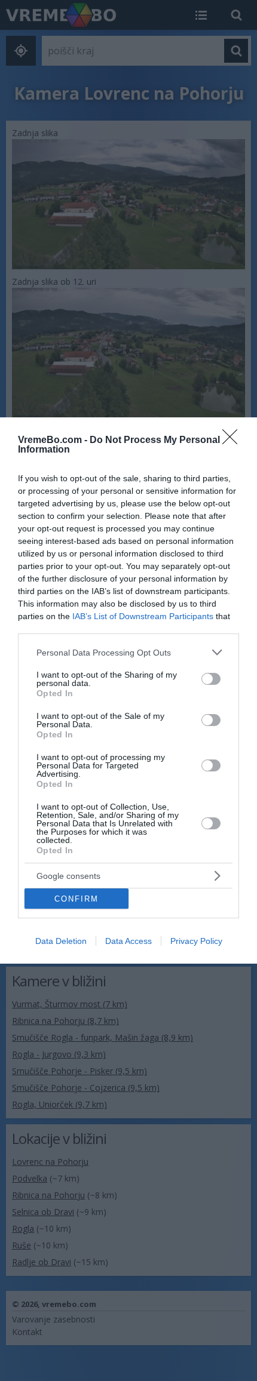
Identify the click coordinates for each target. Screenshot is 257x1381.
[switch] (211, 679)
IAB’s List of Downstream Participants (142, 616)
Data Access (128, 941)
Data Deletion (61, 941)
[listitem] (128, 652)
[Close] (233, 440)
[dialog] (128, 690)
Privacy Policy (196, 941)
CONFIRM (76, 898)
